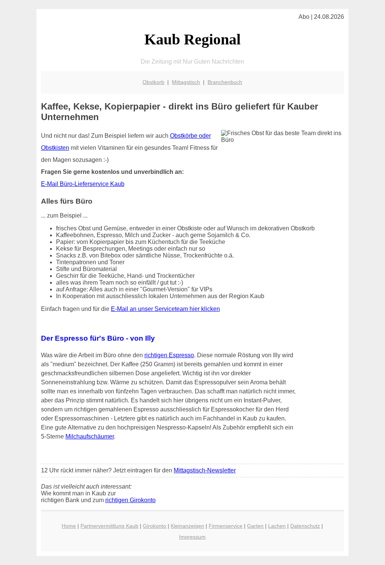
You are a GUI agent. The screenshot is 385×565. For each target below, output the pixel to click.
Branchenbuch (225, 82)
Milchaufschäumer (89, 436)
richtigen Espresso (169, 355)
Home (69, 526)
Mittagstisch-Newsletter (205, 470)
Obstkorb (153, 82)
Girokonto (154, 526)
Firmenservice (226, 526)
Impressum (192, 537)
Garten (255, 526)
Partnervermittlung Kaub (109, 526)
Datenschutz (305, 526)
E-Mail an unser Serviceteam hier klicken (165, 309)
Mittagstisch (186, 82)
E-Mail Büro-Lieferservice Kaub (82, 184)
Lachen (277, 526)
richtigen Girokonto (130, 500)
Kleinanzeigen (187, 526)
